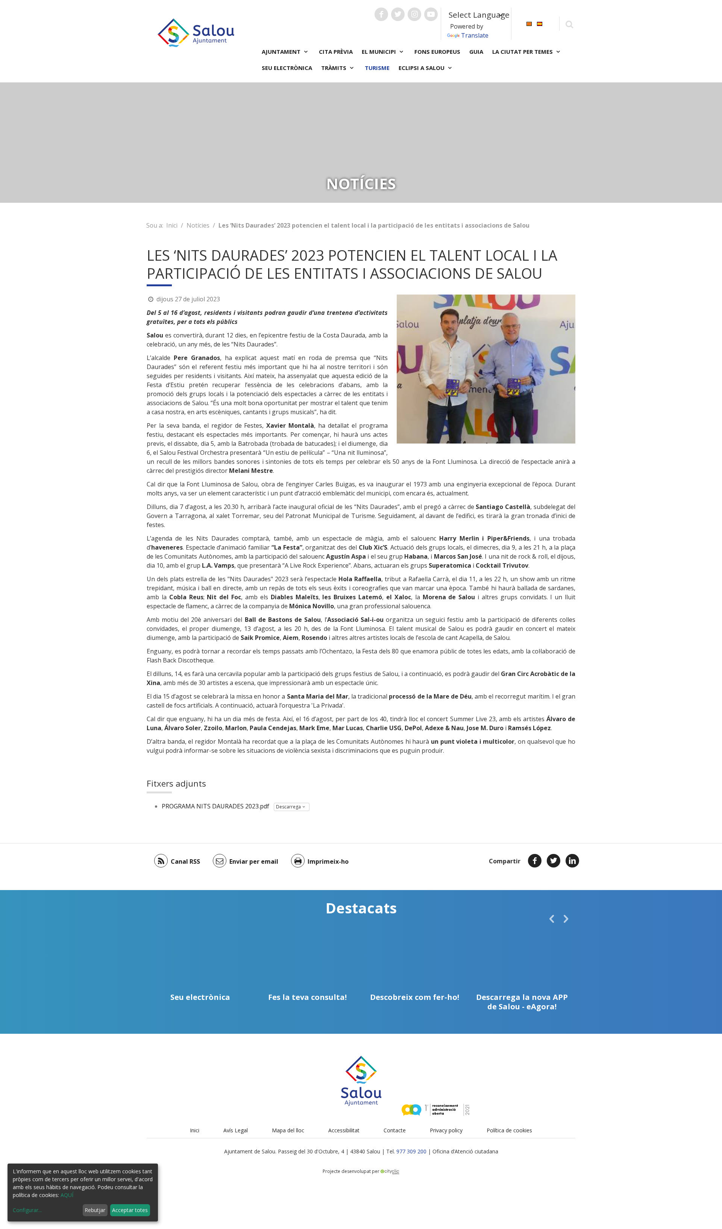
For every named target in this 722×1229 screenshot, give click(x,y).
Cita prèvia (336, 51)
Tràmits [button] (334, 67)
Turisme (377, 67)
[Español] (539, 23)
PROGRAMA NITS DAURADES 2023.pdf (215, 806)
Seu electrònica (287, 67)
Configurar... (27, 1210)
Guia (476, 51)
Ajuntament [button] (282, 51)
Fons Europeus (437, 51)
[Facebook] (535, 860)
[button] (551, 918)
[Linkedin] (572, 860)
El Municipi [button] (379, 51)
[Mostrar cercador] (569, 24)
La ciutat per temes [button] (523, 51)
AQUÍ (67, 1195)
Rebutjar (95, 1210)
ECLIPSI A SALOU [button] (422, 67)
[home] (196, 32)
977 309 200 (411, 1151)
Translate (474, 35)
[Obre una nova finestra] (381, 14)
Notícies (198, 225)
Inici (171, 225)
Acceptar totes (130, 1210)
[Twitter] (553, 860)
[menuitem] (529, 23)
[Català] (529, 23)
